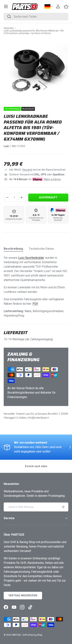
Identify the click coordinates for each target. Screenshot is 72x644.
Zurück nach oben (36, 466)
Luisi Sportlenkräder (31, 257)
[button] (66, 6)
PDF (35, 303)
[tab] (13, 249)
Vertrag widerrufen (22, 595)
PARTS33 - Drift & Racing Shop (27, 635)
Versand (27, 169)
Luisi (6, 146)
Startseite (9, 28)
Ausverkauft (48, 197)
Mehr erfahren (52, 179)
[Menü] (6, 6)
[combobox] (36, 16)
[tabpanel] (36, 287)
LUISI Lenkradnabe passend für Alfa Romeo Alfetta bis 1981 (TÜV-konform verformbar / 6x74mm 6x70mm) (34, 32)
